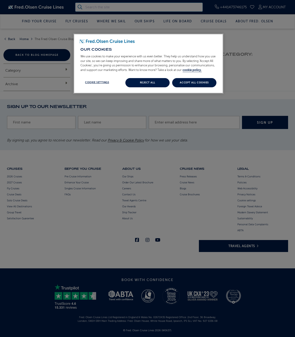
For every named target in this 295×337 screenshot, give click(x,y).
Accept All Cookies (194, 82)
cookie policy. (192, 70)
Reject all (147, 82)
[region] (148, 64)
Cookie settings (97, 82)
